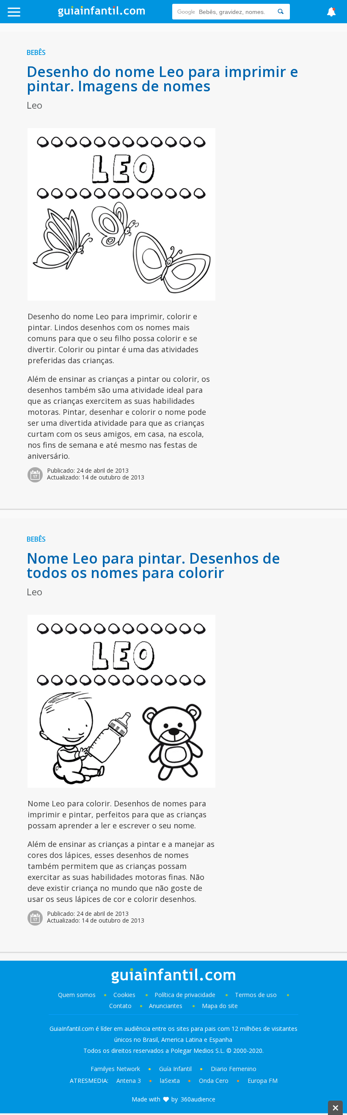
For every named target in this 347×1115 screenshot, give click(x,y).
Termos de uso (256, 995)
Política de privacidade (185, 995)
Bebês (36, 52)
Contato (120, 1006)
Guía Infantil (175, 1069)
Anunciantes (165, 1006)
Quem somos (77, 995)
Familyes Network (115, 1069)
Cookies (125, 995)
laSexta (170, 1081)
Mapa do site (220, 1006)
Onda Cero (214, 1081)
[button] (35, 16)
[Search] (280, 11)
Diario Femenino (233, 1069)
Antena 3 (128, 1081)
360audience (198, 1099)
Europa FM (263, 1081)
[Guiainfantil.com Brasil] (101, 14)
